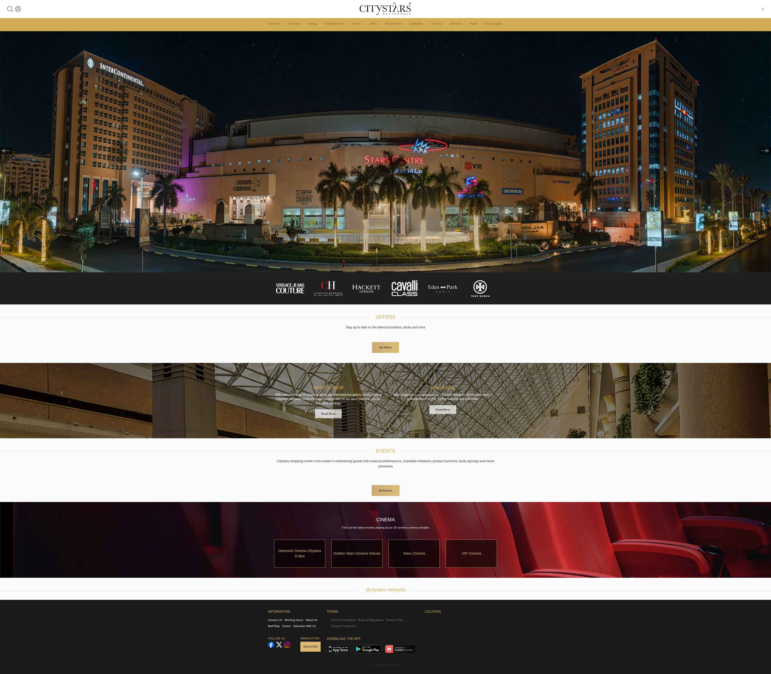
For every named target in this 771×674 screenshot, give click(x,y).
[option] (385, 151)
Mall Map (274, 626)
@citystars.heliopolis (386, 589)
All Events (386, 490)
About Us (311, 620)
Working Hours (294, 620)
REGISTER (310, 646)
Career (286, 626)
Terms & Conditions (343, 620)
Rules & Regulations (371, 620)
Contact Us (275, 620)
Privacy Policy (395, 620)
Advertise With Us (304, 626)
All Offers (385, 347)
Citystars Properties (343, 626)
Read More (328, 413)
